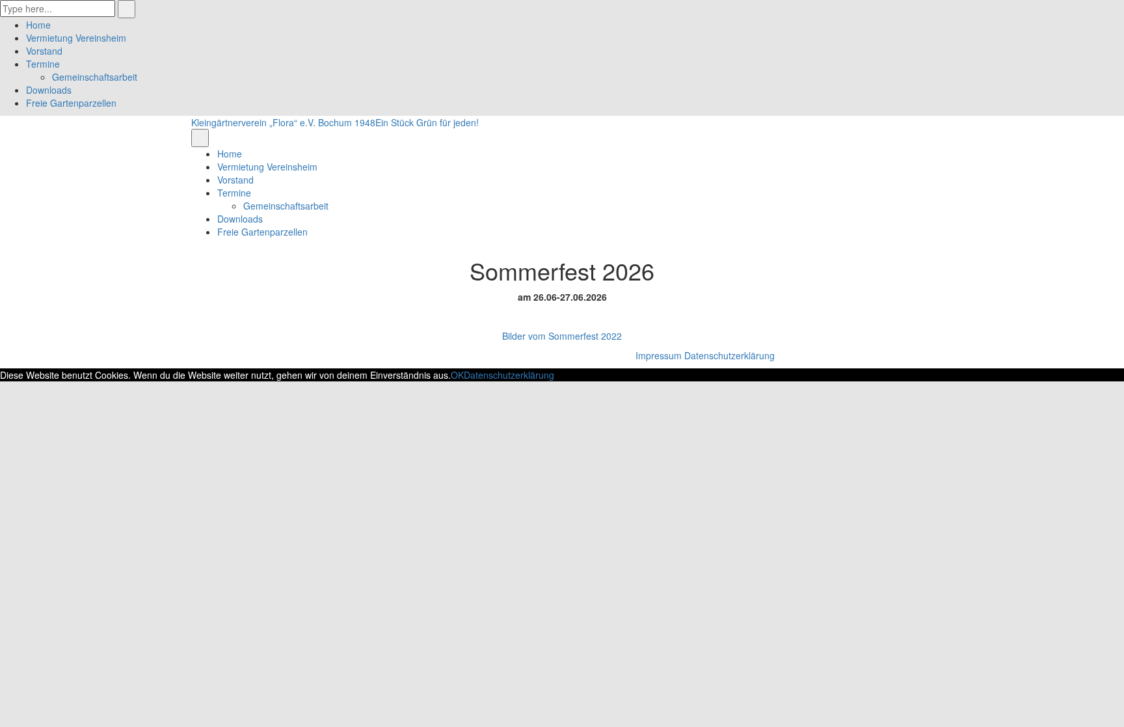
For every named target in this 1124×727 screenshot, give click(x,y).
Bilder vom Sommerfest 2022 (562, 335)
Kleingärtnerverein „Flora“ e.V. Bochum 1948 (283, 122)
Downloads (49, 89)
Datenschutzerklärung (729, 355)
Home (38, 24)
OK (457, 374)
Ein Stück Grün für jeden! (427, 122)
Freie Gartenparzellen (71, 102)
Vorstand (44, 50)
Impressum (659, 355)
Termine (43, 63)
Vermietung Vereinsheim (76, 37)
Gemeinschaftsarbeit (94, 76)
